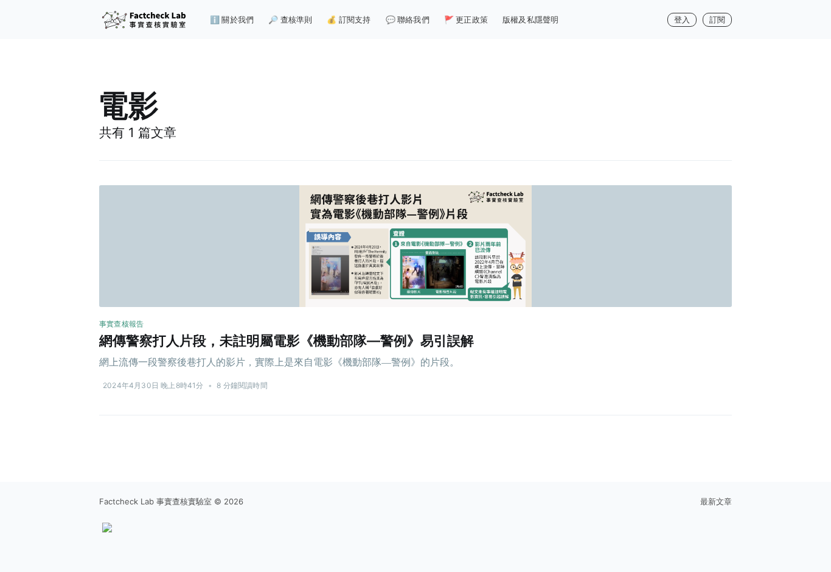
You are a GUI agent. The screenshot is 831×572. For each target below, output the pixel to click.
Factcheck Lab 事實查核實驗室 (155, 501)
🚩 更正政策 (466, 19)
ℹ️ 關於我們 (232, 19)
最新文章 (716, 501)
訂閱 (717, 19)
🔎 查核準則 (290, 19)
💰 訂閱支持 (348, 19)
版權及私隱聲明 (530, 19)
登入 (682, 19)
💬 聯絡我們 (407, 19)
